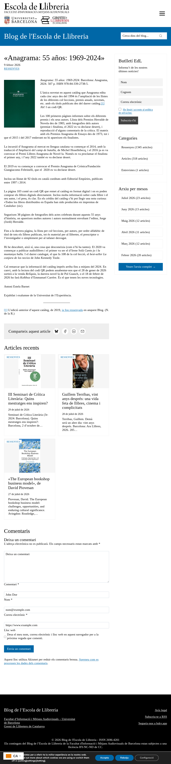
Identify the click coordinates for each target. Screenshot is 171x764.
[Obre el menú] (162, 13)
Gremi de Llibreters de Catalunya (24, 726)
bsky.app (161, 723)
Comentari (11, 584)
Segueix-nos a (147, 723)
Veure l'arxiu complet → (141, 266)
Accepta (104, 757)
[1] (102, 103)
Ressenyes (11, 68)
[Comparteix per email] (82, 331)
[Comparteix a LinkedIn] (73, 331)
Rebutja (124, 757)
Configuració (147, 757)
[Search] (160, 36)
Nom (8, 599)
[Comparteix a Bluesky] (56, 331)
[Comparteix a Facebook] (65, 331)
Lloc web (9, 630)
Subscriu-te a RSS (156, 716)
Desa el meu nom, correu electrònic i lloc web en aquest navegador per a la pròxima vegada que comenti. (53, 636)
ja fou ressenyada (72, 310)
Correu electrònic (15, 614)
